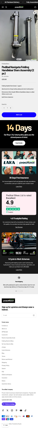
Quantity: (4, 104)
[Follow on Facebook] (3, 410)
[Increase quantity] (10, 108)
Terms (3, 356)
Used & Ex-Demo (6, 384)
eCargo (4, 347)
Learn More (19, 186)
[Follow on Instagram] (12, 410)
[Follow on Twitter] (7, 410)
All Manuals (5, 332)
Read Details (19, 143)
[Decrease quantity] (4, 108)
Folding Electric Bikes (8, 341)
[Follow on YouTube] (21, 410)
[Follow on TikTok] (25, 410)
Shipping (4, 362)
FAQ (3, 371)
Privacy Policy (5, 365)
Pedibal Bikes (5, 63)
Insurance (4, 378)
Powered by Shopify (16, 423)
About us (4, 328)
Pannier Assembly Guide (8, 338)
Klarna (3, 381)
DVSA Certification (7, 374)
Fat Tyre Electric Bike (7, 344)
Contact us (5, 325)
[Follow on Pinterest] (16, 410)
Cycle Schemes (6, 350)
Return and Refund (7, 359)
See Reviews (19, 227)
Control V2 (5, 335)
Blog (3, 353)
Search (4, 368)
